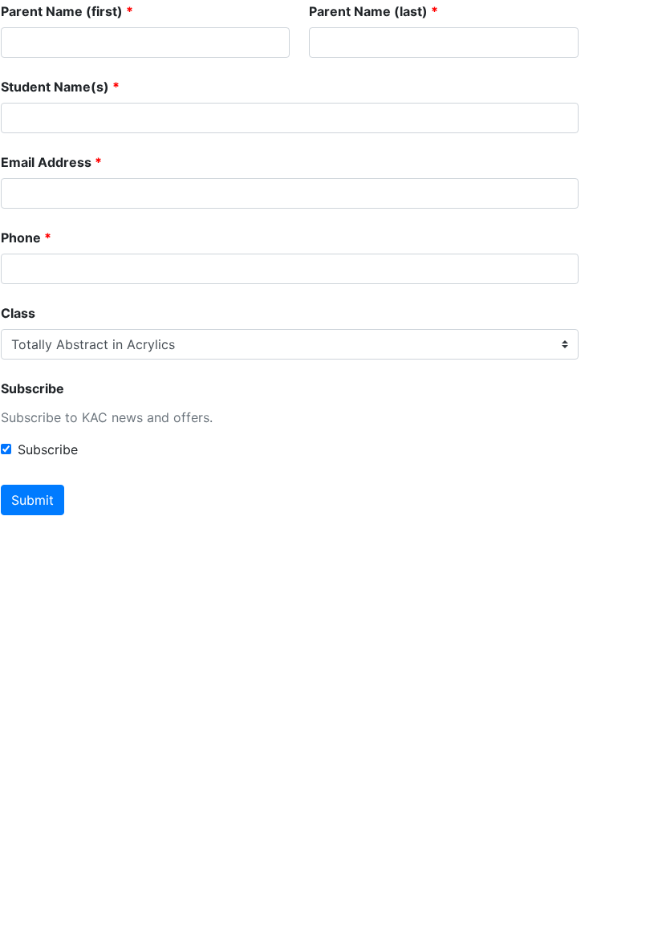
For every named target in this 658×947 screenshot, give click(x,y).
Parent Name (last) (368, 11)
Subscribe (32, 388)
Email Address (46, 162)
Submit (32, 500)
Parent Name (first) (62, 11)
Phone (21, 238)
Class (18, 313)
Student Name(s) (55, 87)
